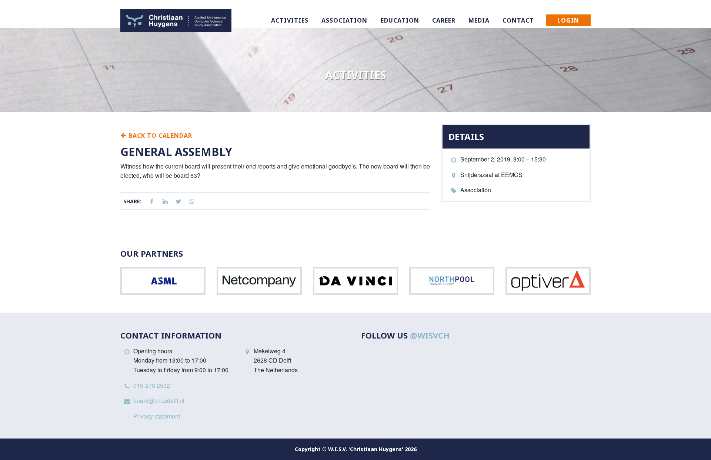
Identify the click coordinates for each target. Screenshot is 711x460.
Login (568, 20)
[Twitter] (178, 201)
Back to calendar (159, 135)
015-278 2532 (151, 385)
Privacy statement (156, 416)
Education (400, 20)
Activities (289, 20)
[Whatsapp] (192, 201)
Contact (518, 20)
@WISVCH (430, 335)
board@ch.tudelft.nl (158, 400)
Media (479, 20)
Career (443, 20)
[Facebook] (152, 201)
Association (344, 20)
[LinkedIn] (165, 201)
